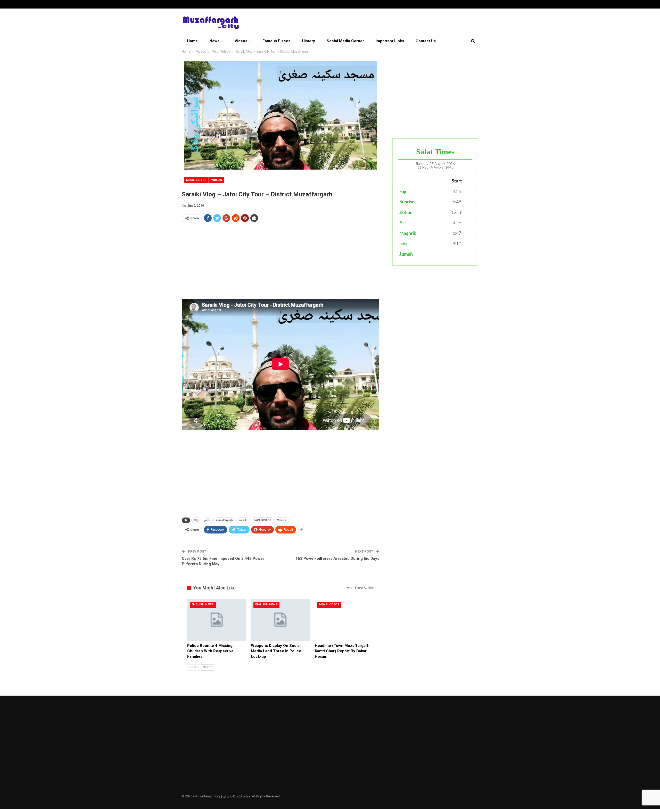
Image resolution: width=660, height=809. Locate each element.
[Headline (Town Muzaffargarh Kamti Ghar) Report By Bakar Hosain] (344, 620)
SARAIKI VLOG (262, 520)
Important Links (390, 41)
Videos (241, 41)
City (196, 520)
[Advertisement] (280, 263)
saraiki (243, 520)
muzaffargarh (224, 520)
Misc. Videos (196, 180)
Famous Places (276, 41)
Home (192, 41)
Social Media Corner (345, 41)
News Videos (329, 604)
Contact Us (426, 41)
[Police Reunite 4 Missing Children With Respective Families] (216, 620)
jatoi (207, 520)
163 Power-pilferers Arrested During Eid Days (337, 558)
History (308, 41)
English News (203, 604)
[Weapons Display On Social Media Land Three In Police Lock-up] (280, 620)
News (214, 41)
